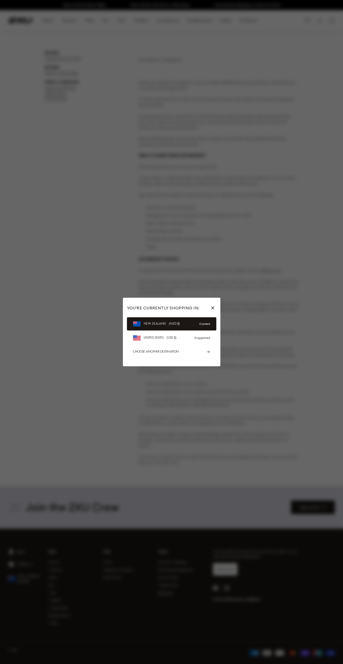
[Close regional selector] (213, 307)
